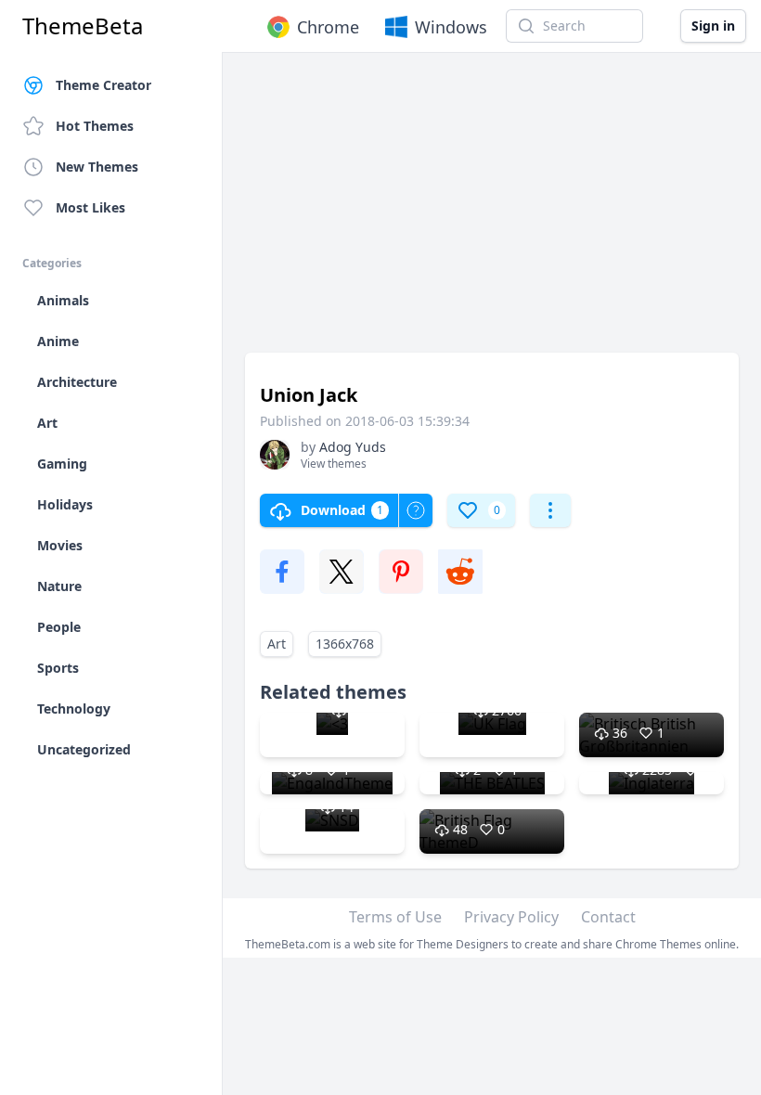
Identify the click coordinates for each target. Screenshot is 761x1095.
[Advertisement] (492, 211)
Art (276, 643)
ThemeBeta (82, 26)
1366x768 (345, 643)
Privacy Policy (511, 917)
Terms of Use (395, 917)
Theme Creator (103, 85)
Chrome (328, 27)
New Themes (97, 166)
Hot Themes (95, 126)
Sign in (713, 25)
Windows (451, 27)
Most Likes (90, 207)
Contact (608, 917)
